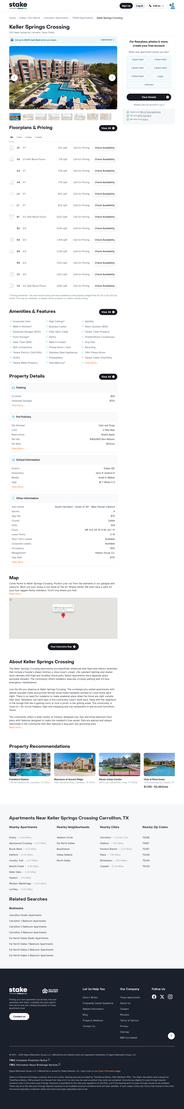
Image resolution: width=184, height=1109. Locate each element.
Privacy (124, 1026)
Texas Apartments (130, 997)
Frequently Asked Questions (98, 1003)
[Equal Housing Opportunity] (50, 990)
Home (12, 17)
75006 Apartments (82, 17)
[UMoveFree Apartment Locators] (18, 991)
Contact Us (89, 1026)
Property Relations (93, 1020)
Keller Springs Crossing (39, 27)
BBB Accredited (128, 1037)
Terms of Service (129, 1020)
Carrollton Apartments (56, 17)
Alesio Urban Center (110, 779)
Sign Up (126, 5)
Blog (85, 1014)
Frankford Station (19, 779)
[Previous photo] (14, 77)
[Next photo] (112, 77)
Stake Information (106, 1071)
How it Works (90, 997)
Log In (139, 5)
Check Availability (105, 147)
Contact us (19, 1016)
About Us (125, 1003)
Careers (124, 1008)
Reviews (124, 1014)
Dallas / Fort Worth (29, 17)
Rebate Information (93, 1008)
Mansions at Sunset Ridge (68, 779)
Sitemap (124, 1031)
